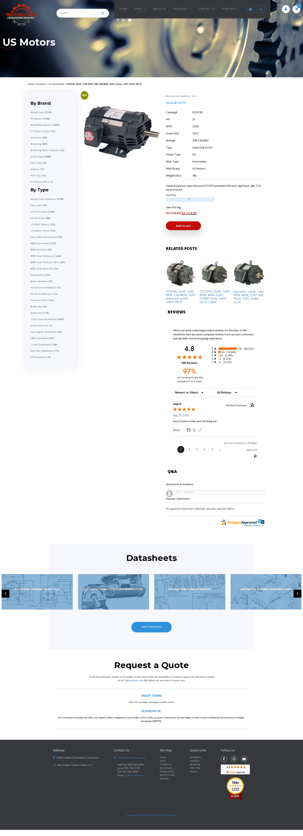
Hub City (35, 176)
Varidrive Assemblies (43, 288)
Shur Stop (36, 163)
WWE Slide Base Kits (42, 269)
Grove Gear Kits (40, 326)
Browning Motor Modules (45, 150)
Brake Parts (37, 313)
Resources (180, 9)
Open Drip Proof (202, 147)
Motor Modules (39, 282)
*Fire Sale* (37, 206)
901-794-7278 (132, 768)
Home (123, 9)
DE (194, 154)
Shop (138, 9)
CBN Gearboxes (39, 338)
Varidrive (36, 138)
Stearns (35, 169)
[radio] (234, 348)
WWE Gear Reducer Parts (45, 263)
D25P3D (197, 112)
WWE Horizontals (40, 244)
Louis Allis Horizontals (43, 237)
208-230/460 (200, 140)
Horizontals (199, 161)
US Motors (29, 42)
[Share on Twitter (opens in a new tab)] (194, 430)
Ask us (194, 96)
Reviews (164, 779)
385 (194, 175)
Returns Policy (167, 775)
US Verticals (37, 218)
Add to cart (183, 225)
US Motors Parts (40, 132)
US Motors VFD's (40, 182)
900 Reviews (193, 363)
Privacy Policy (167, 772)
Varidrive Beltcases (42, 294)
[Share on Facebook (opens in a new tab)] (188, 430)
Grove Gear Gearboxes (44, 319)
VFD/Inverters (38, 357)
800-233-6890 (136, 764)
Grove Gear (37, 157)
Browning (36, 144)
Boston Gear (38, 113)
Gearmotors (37, 275)
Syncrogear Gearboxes (44, 332)
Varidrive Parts (39, 300)
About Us (159, 9)
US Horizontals (39, 212)
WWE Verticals (39, 250)
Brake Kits (36, 307)
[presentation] (5, 594)
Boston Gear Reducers (43, 199)
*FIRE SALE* (229, 9)
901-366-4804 (130, 771)
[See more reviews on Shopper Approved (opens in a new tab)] (200, 430)
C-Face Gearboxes (41, 345)
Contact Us (207, 9)
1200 (195, 126)
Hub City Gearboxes (42, 351)
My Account (166, 768)
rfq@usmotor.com (133, 680)
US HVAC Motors (40, 225)
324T (195, 133)
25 (193, 119)
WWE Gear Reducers (42, 256)
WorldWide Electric (41, 125)
